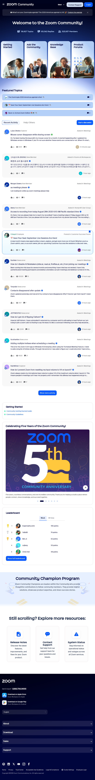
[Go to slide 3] (44, 501)
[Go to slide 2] (41, 501)
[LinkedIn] (8, 764)
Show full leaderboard (16, 558)
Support (7, 750)
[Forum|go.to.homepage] (20, 4)
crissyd (13, 234)
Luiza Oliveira (15, 131)
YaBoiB (25, 532)
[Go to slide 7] (57, 501)
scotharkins (15, 339)
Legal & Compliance (52, 770)
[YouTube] (18, 764)
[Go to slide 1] (38, 501)
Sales (5, 741)
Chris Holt (26, 552)
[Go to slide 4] (49, 501)
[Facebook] (28, 764)
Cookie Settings (69, 770)
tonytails (14, 286)
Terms (4, 770)
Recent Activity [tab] (11, 122)
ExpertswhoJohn (28, 526)
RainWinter (15, 366)
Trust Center (20, 770)
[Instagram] (23, 764)
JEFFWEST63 (16, 313)
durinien (14, 260)
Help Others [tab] (29, 122)
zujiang (25, 545)
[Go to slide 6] (54, 501)
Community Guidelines (14, 414)
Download (8, 732)
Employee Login (81, 770)
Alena (13, 208)
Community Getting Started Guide (19, 411)
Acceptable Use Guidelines (34, 770)
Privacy (10, 770)
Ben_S (24, 539)
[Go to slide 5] (52, 501)
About (6, 723)
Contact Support (74, 5)
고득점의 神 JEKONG (18, 157)
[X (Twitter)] (13, 764)
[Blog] (3, 764)
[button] (3, 4)
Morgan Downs (16, 183)
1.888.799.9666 (19, 688)
